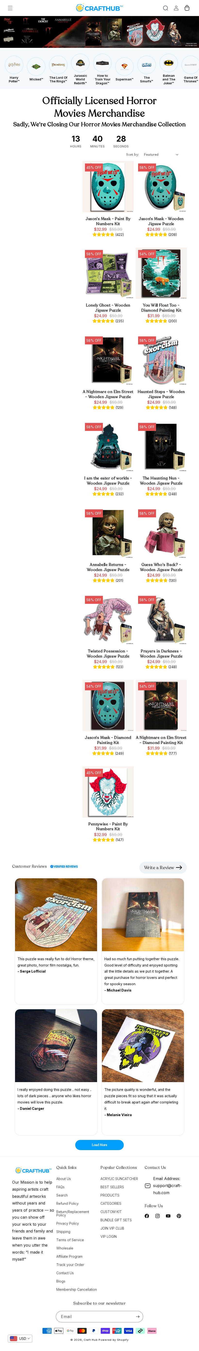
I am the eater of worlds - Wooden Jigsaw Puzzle (108, 481)
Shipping (63, 1232)
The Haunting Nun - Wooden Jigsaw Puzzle (161, 481)
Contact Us (65, 1273)
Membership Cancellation (76, 1289)
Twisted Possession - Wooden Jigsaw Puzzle (108, 654)
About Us (63, 1179)
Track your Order (70, 1265)
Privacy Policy (67, 1223)
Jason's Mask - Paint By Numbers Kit (108, 221)
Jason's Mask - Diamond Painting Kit (108, 740)
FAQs (60, 1187)
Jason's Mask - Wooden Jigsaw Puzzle (161, 221)
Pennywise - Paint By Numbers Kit (108, 827)
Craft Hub (91, 1340)
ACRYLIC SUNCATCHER (119, 1179)
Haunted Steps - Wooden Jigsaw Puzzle (161, 394)
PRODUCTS (109, 1195)
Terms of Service (70, 1240)
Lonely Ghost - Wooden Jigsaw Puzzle (108, 308)
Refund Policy (67, 1203)
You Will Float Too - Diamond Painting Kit (161, 308)
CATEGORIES (110, 1203)
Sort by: (132, 154)
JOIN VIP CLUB (112, 1228)
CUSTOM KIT (111, 1212)
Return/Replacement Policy (72, 1213)
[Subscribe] (137, 1316)
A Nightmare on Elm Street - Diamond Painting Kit (161, 740)
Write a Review (159, 868)
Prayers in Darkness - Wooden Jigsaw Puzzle (161, 654)
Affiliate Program (69, 1256)
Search (62, 1195)
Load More (99, 1145)
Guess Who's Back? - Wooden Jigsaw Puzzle (161, 567)
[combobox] (20, 1338)
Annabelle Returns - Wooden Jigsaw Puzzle (108, 567)
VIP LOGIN (108, 1236)
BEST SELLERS (112, 1187)
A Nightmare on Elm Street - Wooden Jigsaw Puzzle (108, 394)
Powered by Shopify (114, 1340)
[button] (10, 8)
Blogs (60, 1281)
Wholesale (64, 1248)
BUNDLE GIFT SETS (116, 1220)
